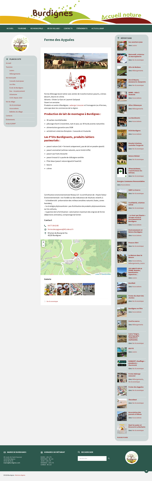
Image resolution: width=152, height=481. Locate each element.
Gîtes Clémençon (135, 105)
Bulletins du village (16, 112)
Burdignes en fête (135, 308)
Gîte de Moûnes (134, 67)
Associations (14, 108)
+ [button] (43, 242)
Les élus (12, 84)
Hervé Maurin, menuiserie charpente (137, 81)
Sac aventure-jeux (135, 42)
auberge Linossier (76, 105)
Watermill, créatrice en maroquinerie (136, 55)
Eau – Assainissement (17, 91)
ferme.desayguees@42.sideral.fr (61, 229)
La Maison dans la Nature (135, 256)
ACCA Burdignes (134, 131)
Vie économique (52, 301)
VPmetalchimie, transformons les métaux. (135, 171)
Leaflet (97, 274)
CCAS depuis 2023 (16, 98)
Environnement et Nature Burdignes (135, 231)
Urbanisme (13, 94)
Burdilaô (131, 283)
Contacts (9, 116)
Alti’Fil (131, 348)
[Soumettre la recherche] (109, 458)
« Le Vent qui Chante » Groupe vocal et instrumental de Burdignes (136, 218)
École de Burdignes (16, 88)
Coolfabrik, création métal (136, 204)
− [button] (43, 245)
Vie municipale (11, 78)
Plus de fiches (122, 437)
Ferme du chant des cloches (136, 297)
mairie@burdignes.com (12, 463)
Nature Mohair (134, 156)
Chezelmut (132, 400)
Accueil (8, 63)
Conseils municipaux (17, 81)
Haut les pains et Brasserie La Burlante (136, 426)
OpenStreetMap (106, 274)
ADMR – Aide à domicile (133, 93)
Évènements (10, 119)
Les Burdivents (134, 118)
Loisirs (12, 70)
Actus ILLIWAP (11, 124)
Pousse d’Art (133, 243)
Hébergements (15, 74)
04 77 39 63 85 (53, 225)
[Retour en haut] (146, 471)
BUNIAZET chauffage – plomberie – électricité (136, 363)
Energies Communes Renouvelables (131, 181)
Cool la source (134, 321)
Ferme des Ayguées (136, 387)
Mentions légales (20, 475)
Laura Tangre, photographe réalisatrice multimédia (133, 337)
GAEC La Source (134, 190)
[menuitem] (10, 28)
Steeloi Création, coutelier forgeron (136, 144)
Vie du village (10, 102)
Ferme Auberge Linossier (134, 375)
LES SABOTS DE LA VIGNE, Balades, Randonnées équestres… (135, 271)
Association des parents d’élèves (135, 413)
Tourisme (9, 67)
